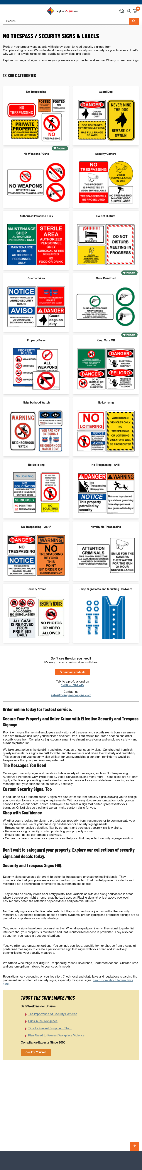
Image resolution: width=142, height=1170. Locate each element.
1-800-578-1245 (72, 685)
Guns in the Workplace (43, 1021)
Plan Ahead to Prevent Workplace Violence (56, 1035)
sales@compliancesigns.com (71, 695)
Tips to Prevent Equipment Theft (50, 1028)
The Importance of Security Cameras (52, 1014)
